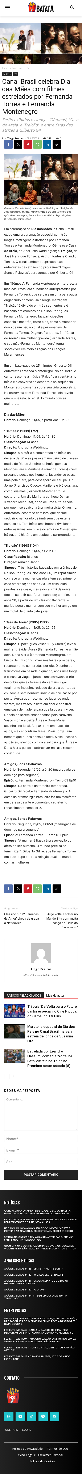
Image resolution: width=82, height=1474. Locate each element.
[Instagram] (8, 1416)
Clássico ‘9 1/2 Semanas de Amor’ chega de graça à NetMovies (21, 918)
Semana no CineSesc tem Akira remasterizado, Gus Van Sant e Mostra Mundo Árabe (39, 1238)
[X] (18, 144)
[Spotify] (43, 1416)
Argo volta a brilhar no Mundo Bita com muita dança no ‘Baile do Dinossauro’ (62, 920)
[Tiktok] (31, 1416)
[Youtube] (20, 1416)
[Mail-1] (54, 1416)
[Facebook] (8, 144)
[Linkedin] (47, 144)
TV (27, 68)
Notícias (17, 68)
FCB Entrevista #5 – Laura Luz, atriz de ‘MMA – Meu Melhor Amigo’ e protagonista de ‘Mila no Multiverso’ (39, 1331)
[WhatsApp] (37, 144)
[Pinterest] (28, 144)
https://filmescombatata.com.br (41, 975)
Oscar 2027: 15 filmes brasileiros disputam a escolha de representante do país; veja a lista (40, 1221)
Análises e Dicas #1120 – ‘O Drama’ (25, 1289)
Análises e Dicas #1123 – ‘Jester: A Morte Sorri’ (33, 1268)
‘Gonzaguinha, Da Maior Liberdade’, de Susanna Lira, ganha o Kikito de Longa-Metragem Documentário (37, 1212)
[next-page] (13, 1076)
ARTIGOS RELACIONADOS (24, 995)
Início (5, 68)
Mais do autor (55, 995)
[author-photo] (41, 963)
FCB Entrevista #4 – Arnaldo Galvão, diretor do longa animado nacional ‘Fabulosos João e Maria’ (40, 1340)
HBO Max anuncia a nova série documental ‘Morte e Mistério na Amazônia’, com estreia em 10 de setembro (38, 1229)
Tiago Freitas (15, 138)
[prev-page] (6, 1076)
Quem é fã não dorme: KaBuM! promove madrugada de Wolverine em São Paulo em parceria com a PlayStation (40, 1247)
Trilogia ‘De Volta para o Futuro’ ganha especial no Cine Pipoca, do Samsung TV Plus (52, 1011)
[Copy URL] (57, 144)
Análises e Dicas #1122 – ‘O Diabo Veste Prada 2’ (33, 1275)
